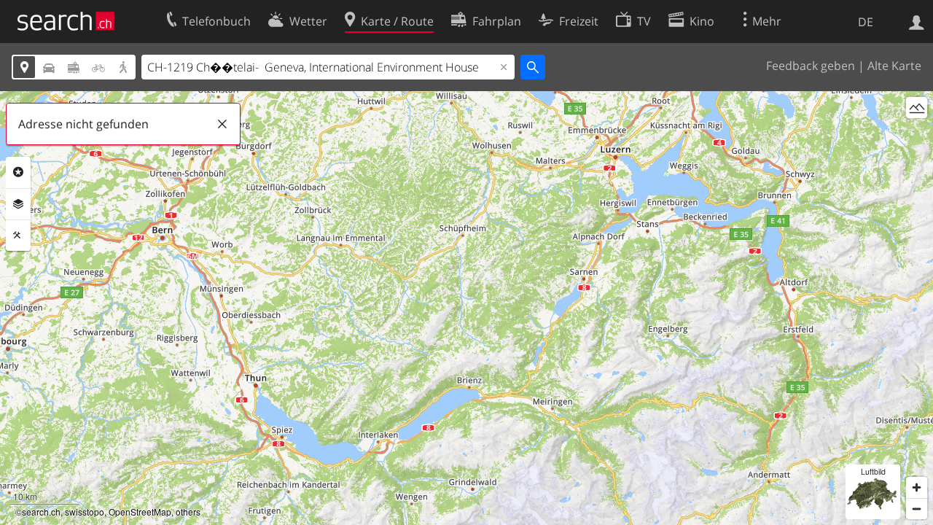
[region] (466, 308)
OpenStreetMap (140, 511)
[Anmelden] (916, 21)
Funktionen (18, 235)
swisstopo (84, 511)
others (188, 511)
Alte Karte (894, 66)
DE (865, 22)
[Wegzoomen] (916, 508)
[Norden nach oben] (916, 134)
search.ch (41, 511)
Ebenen (18, 204)
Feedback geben (810, 66)
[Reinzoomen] (916, 487)
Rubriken (18, 172)
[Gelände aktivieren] (916, 107)
